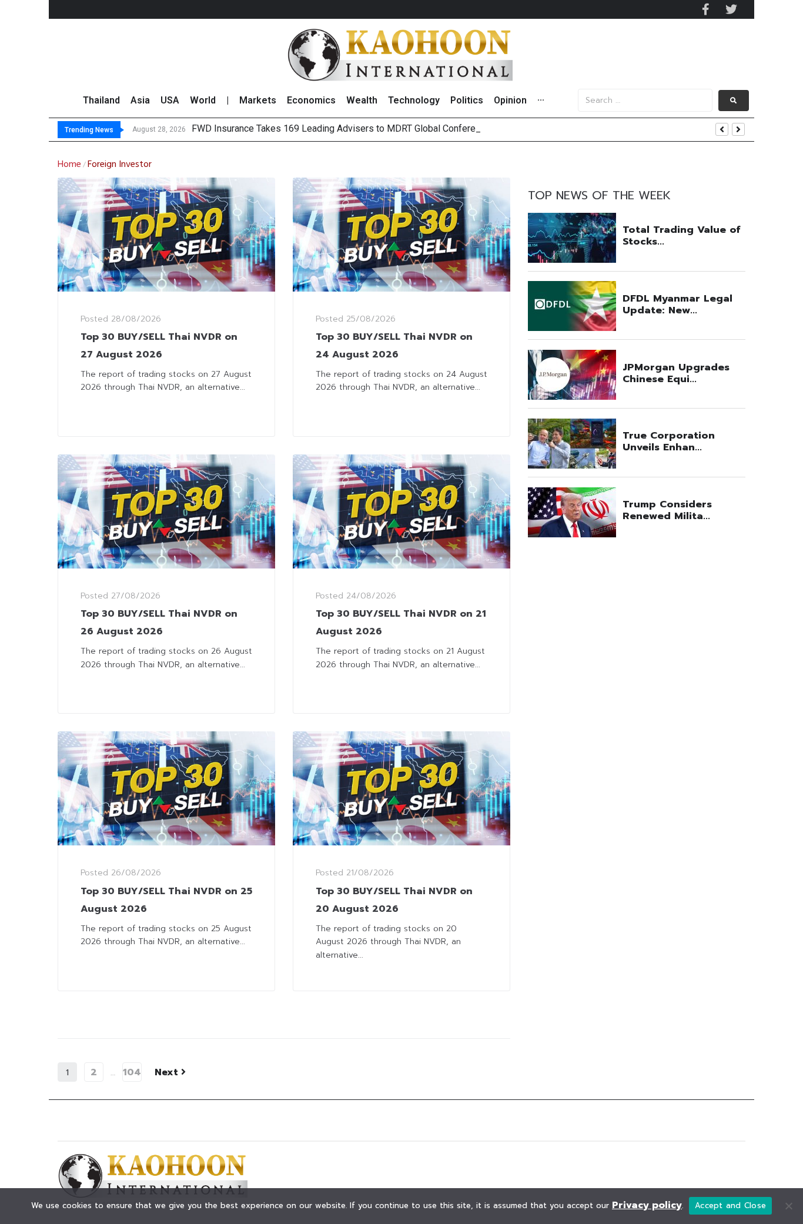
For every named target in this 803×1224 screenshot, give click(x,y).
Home (69, 164)
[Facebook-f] (705, 9)
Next (168, 1072)
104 (132, 1072)
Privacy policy (647, 1205)
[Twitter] (731, 9)
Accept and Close (730, 1205)
